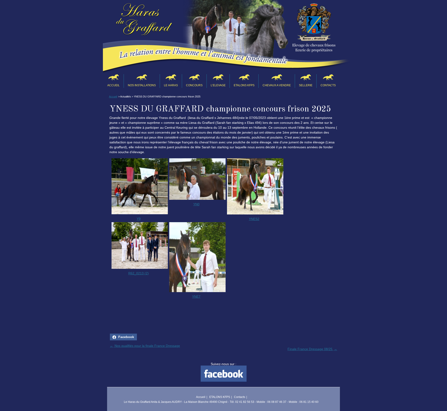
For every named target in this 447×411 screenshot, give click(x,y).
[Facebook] (223, 381)
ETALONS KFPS (244, 85)
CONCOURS (194, 85)
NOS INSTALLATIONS (142, 85)
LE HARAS (171, 85)
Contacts (328, 85)
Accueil (113, 85)
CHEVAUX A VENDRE (277, 85)
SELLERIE (305, 85)
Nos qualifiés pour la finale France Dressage (145, 346)
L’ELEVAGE (218, 85)
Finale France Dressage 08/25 (312, 349)
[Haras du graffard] (144, 21)
